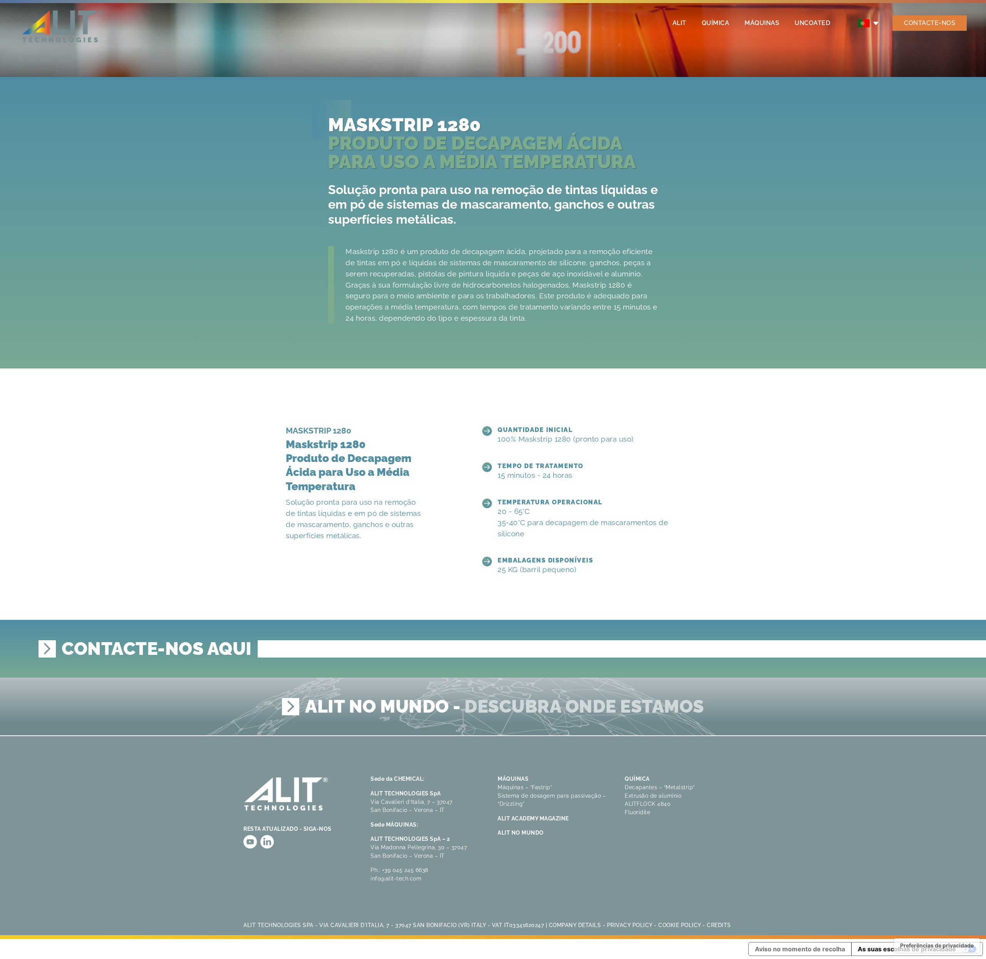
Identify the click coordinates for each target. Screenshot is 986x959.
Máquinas (762, 23)
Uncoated (812, 23)
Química (715, 23)
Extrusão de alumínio (653, 795)
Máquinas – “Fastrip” (525, 787)
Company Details (575, 925)
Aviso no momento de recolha (800, 949)
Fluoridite (637, 812)
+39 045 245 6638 (405, 870)
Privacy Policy (629, 925)
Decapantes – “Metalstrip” (660, 787)
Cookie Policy (679, 925)
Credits (719, 925)
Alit (679, 23)
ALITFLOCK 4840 (648, 803)
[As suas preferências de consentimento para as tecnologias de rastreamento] (937, 945)
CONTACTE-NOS (929, 23)
